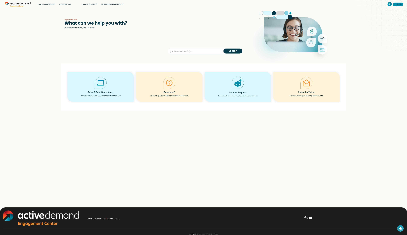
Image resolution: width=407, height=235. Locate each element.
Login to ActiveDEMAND (46, 4)
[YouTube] (310, 219)
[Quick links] (18, 4)
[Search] (389, 4)
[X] (307, 219)
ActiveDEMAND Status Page (111, 4)
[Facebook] (305, 219)
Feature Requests (88, 4)
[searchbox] (203, 51)
